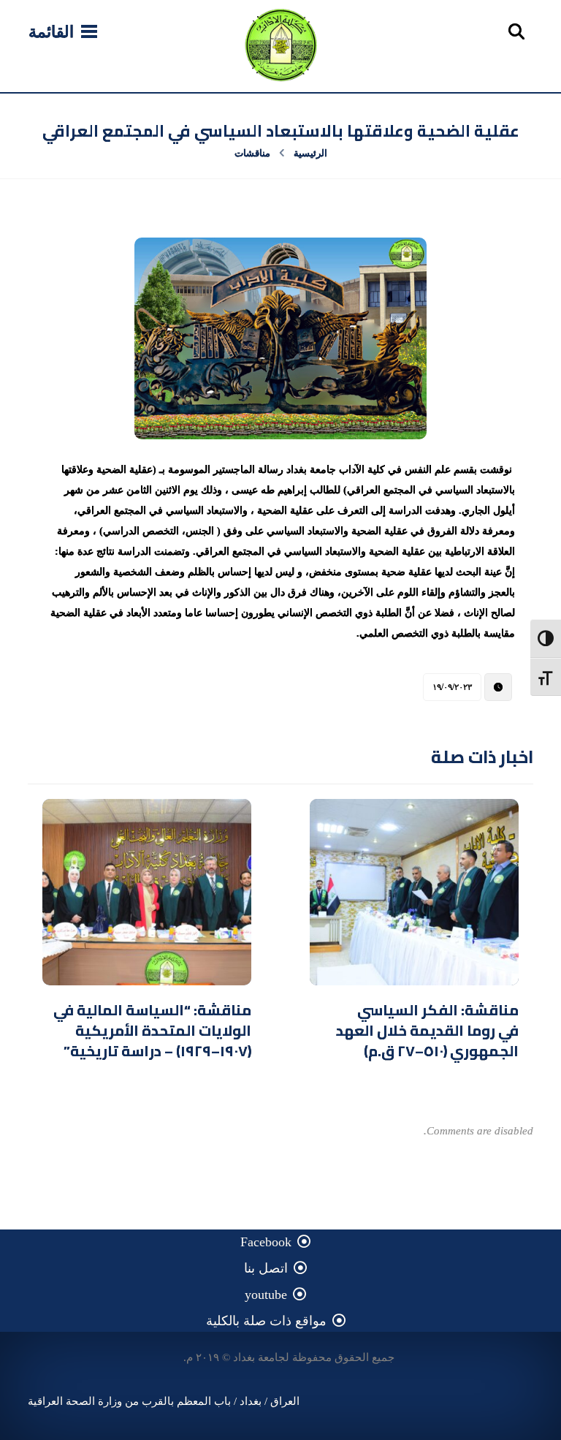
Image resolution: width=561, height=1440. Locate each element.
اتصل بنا (266, 1268)
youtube (266, 1294)
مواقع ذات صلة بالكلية (266, 1321)
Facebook (265, 1242)
